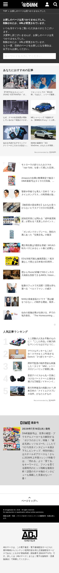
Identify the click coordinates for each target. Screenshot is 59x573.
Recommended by (41, 152)
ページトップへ (29, 500)
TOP (5, 11)
